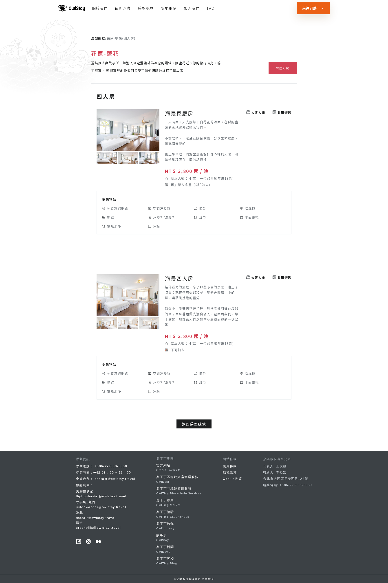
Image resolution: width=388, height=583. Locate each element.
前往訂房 (283, 68)
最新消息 (123, 8)
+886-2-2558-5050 (111, 466)
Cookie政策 (232, 478)
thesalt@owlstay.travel (95, 518)
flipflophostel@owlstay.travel (101, 496)
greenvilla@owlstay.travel (98, 527)
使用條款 (230, 466)
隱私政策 (230, 472)
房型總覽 (146, 8)
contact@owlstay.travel (115, 478)
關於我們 (100, 8)
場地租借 (169, 8)
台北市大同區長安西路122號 (285, 478)
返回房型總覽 (194, 424)
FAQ (211, 8)
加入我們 (192, 8)
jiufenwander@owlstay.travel (101, 507)
